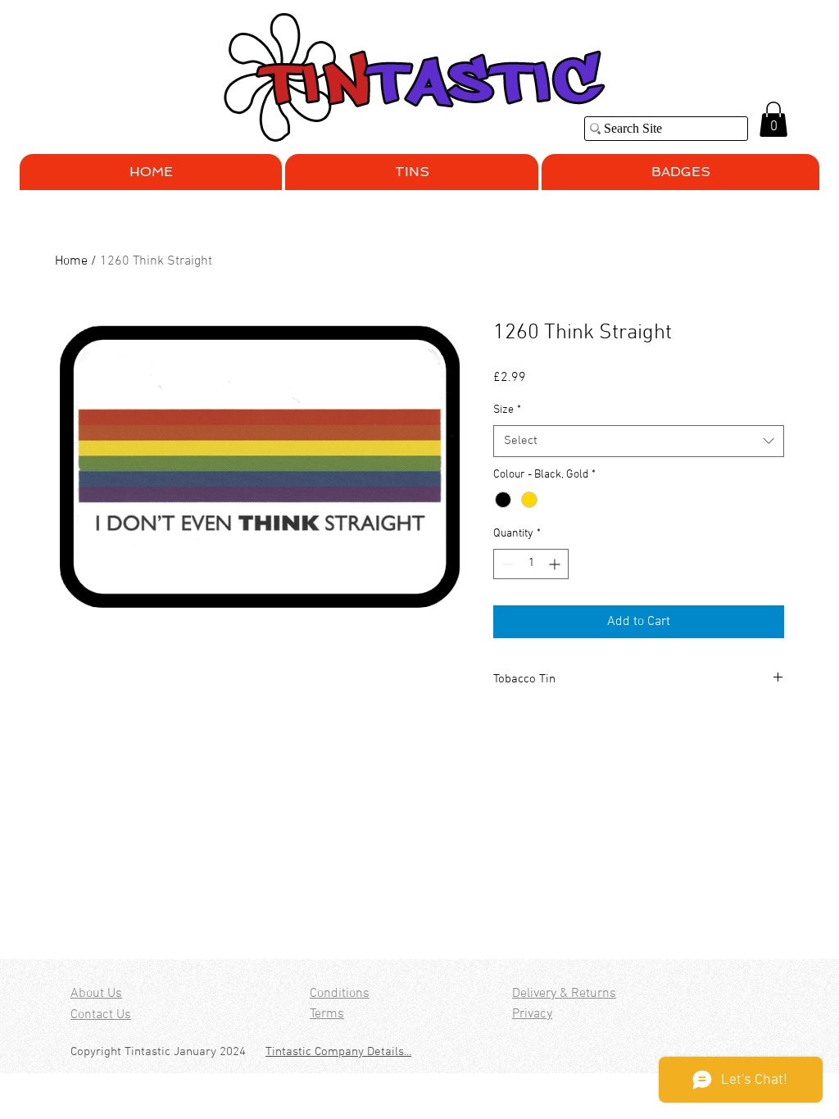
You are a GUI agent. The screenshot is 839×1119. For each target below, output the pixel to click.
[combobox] (638, 441)
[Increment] (556, 564)
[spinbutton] (531, 564)
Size (507, 410)
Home (71, 261)
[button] (773, 119)
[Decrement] (506, 564)
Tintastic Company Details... (338, 1051)
